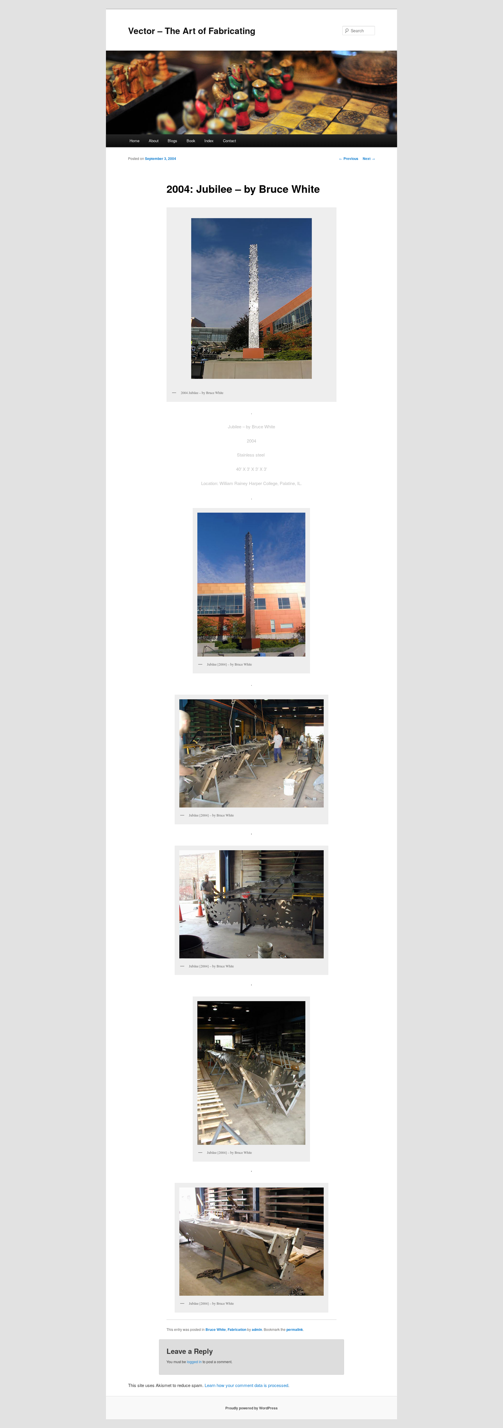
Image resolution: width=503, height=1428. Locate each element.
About (154, 140)
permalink (294, 1329)
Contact (229, 140)
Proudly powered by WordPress (251, 1408)
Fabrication (237, 1329)
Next (369, 158)
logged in (194, 1361)
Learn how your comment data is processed (246, 1385)
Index (209, 140)
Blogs (172, 140)
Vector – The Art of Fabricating (191, 30)
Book (191, 140)
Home (134, 140)
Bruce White (216, 1329)
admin (257, 1329)
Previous (348, 158)
